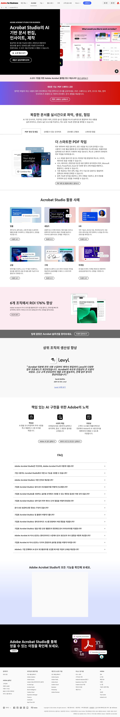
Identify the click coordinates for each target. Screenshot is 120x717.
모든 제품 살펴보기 (31, 674)
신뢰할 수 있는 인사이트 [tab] (52, 131)
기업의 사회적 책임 (104, 687)
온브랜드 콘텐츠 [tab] (73, 131)
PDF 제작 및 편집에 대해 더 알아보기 (68, 183)
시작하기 (87, 3)
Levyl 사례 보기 (60, 387)
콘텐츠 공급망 (6, 686)
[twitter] (21, 708)
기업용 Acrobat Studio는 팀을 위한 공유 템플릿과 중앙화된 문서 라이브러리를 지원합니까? (48, 528)
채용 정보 (102, 679)
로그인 (105, 3)
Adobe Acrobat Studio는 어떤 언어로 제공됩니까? (34, 480)
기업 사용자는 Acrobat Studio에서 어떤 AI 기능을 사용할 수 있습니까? (41, 473)
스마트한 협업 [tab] (90, 131)
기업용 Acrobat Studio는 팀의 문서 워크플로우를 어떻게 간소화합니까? (41, 487)
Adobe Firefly (54, 679)
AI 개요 (101, 677)
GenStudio (29, 700)
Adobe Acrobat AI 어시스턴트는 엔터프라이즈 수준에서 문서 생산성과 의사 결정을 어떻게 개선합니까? (53, 535)
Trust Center (103, 695)
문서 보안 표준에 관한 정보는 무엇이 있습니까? (32, 507)
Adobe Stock (54, 682)
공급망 (101, 692)
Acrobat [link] (33, 3)
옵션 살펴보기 (82, 78)
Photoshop (54, 689)
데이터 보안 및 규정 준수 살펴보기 (70, 441)
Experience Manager (32, 695)
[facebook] (14, 708)
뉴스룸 (101, 684)
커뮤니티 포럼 (79, 687)
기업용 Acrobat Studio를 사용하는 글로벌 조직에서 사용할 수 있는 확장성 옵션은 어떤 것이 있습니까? (52, 493)
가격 (58, 3)
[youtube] (27, 708)
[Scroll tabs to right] (118, 131)
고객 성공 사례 (67, 3)
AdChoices (114, 707)
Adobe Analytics (31, 677)
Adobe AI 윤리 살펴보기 (47, 441)
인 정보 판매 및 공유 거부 (102, 707)
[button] (116, 71)
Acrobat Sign (30, 684)
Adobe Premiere (55, 692)
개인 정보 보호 (70, 707)
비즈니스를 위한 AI (7, 694)
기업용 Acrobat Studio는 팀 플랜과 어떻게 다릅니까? (34, 514)
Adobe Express (30, 679)
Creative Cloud (30, 692)
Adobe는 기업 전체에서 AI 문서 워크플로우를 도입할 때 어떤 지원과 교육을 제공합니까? (47, 549)
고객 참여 (5, 683)
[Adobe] (118, 3)
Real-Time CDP (31, 702)
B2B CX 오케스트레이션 (8, 691)
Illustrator (53, 687)
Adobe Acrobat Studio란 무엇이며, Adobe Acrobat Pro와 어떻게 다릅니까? (44, 466)
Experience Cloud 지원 (81, 682)
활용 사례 (49, 3)
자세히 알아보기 (81, 334)
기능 (41, 3)
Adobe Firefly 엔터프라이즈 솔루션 (35, 682)
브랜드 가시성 (6, 689)
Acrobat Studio (31, 687)
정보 (101, 674)
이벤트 (101, 682)
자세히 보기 (14, 239)
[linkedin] (24, 708)
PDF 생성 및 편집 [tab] (31, 131)
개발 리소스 (78, 689)
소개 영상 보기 (20, 53)
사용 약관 (78, 707)
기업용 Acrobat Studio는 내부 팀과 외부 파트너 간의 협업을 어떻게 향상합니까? (44, 500)
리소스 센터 (78, 674)
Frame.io (29, 697)
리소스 (77, 3)
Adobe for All (103, 697)
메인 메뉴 (23, 3)
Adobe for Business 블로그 (82, 679)
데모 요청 (5, 674)
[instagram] (17, 708)
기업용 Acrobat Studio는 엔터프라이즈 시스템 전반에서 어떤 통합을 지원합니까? (45, 521)
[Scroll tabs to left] (1, 131)
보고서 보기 (14, 314)
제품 (6, 7)
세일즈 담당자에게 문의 (20, 60)
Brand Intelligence (31, 689)
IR (100, 689)
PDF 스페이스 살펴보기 (60, 99)
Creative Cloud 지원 (80, 684)
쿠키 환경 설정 (84, 707)
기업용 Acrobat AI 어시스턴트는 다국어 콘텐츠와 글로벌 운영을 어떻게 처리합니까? (45, 542)
